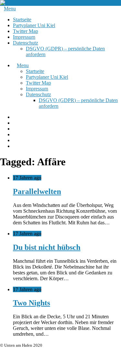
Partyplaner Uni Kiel (34, 25)
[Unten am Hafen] (19, 2)
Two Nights (31, 303)
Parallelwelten (37, 191)
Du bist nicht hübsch (46, 247)
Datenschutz (25, 43)
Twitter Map (25, 31)
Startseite (22, 19)
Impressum (24, 37)
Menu (10, 8)
